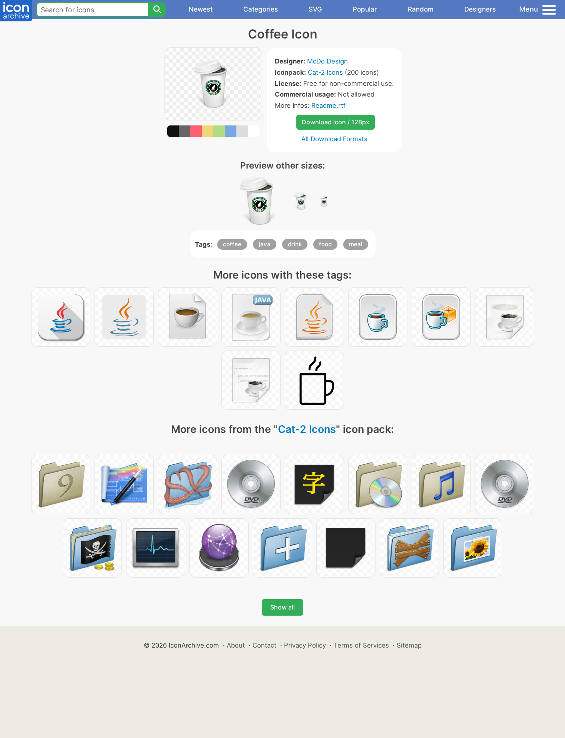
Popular (365, 9)
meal (355, 244)
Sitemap (409, 645)
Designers (480, 9)
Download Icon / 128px (335, 122)
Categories (260, 9)
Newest (201, 9)
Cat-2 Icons (325, 72)
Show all (282, 607)
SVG (315, 9)
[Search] (157, 9)
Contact (264, 645)
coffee (232, 244)
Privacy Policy (305, 645)
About (236, 645)
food (325, 244)
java (265, 244)
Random (421, 9)
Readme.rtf (328, 105)
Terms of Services (361, 645)
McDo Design (327, 61)
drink (295, 244)
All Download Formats (334, 139)
